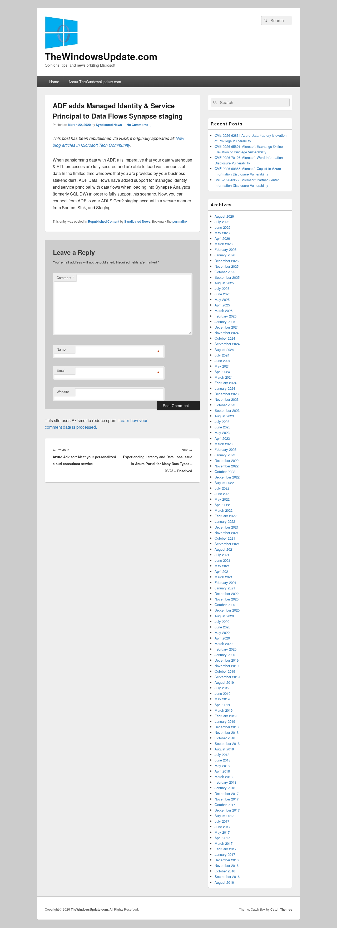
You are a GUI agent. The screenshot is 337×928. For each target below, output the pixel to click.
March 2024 (223, 377)
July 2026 (222, 221)
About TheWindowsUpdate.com (94, 81)
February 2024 (225, 382)
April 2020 (222, 638)
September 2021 (227, 543)
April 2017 (222, 837)
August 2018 (224, 748)
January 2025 (225, 321)
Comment (65, 277)
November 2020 (227, 599)
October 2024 (225, 338)
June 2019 (222, 693)
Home (54, 81)
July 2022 (222, 488)
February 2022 (225, 515)
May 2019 (222, 698)
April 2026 (222, 238)
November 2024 (227, 332)
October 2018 (225, 737)
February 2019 (225, 715)
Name (61, 349)
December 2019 (227, 660)
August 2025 (224, 282)
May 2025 (222, 299)
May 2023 (222, 432)
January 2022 (225, 521)
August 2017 (224, 815)
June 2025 (222, 293)
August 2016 (224, 882)
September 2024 (227, 343)
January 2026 (225, 254)
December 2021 (227, 527)
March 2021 (223, 576)
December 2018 (227, 726)
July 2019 (222, 687)
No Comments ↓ (139, 124)
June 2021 (222, 560)
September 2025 (227, 277)
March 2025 (223, 310)
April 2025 (222, 304)
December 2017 (227, 793)
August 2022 (224, 482)
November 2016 (227, 865)
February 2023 (225, 449)
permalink (179, 221)
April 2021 (222, 571)
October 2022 (225, 471)
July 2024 (222, 355)
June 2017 (222, 826)
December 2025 (227, 260)
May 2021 (222, 565)
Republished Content (103, 221)
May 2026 (222, 232)
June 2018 (222, 760)
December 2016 (227, 859)
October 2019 (225, 671)
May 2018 (222, 765)
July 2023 (222, 421)
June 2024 (222, 360)
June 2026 (222, 227)
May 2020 (222, 632)
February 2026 (225, 249)
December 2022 (227, 460)
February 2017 (225, 848)
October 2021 (225, 538)
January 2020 (225, 654)
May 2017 (222, 832)
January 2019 (225, 721)
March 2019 (223, 710)
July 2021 (222, 554)
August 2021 (224, 549)
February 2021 (225, 582)
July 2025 (222, 288)
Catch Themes (281, 909)
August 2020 (224, 615)
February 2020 (225, 649)
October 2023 (225, 404)
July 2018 (222, 754)
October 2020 (225, 604)
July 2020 (222, 621)
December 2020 (227, 593)
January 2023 (225, 454)
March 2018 (223, 776)
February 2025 (225, 316)
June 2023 (222, 426)
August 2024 (224, 349)
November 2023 (227, 399)
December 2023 (227, 393)
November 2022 (227, 465)
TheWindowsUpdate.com (101, 56)
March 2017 (223, 843)
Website (63, 391)
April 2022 (222, 504)
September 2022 (227, 477)
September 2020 (227, 610)
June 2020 (222, 626)
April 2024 (222, 371)
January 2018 (225, 787)
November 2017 (227, 799)
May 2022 (222, 499)
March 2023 (223, 443)
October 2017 (225, 804)
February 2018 (225, 782)
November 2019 (227, 665)
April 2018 (222, 771)
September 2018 (227, 743)
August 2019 (224, 682)
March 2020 (223, 643)
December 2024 (227, 327)
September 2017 (227, 810)
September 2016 (227, 876)
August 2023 (224, 415)
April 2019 (222, 704)
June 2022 (222, 493)
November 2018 (227, 732)
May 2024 (222, 366)
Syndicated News (109, 124)
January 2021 (225, 587)
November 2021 (227, 532)
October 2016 (225, 870)
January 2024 (225, 388)
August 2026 (224, 216)
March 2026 (223, 243)
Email (61, 370)
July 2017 (222, 821)
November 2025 (227, 266)
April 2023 (222, 438)
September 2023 (227, 410)
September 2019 (227, 676)
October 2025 (225, 271)
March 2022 (223, 510)
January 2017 (225, 854)
